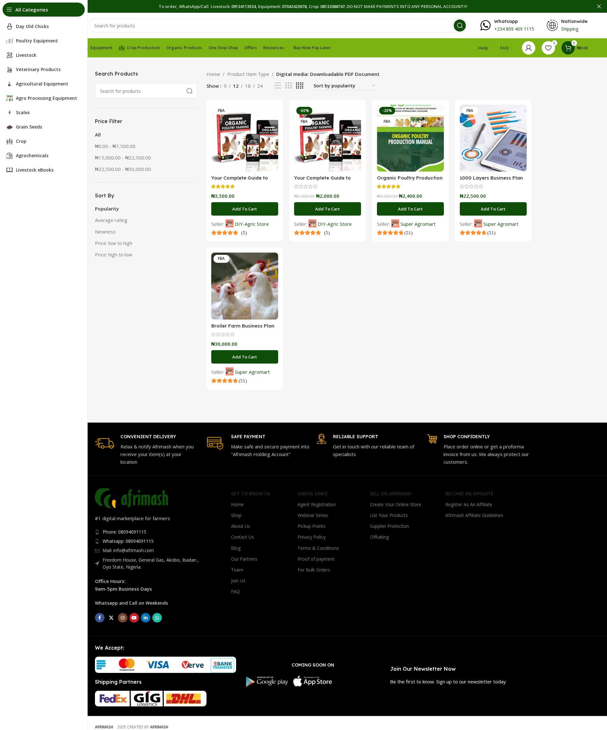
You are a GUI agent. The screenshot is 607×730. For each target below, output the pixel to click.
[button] (244, 209)
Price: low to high (113, 243)
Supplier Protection (389, 526)
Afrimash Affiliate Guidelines (474, 515)
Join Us (238, 581)
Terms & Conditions (318, 548)
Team (237, 570)
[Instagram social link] (122, 618)
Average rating (111, 220)
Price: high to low (113, 254)
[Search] (460, 25)
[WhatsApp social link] (157, 618)
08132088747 (332, 6)
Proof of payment (316, 559)
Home (213, 74)
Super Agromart (418, 224)
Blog (236, 548)
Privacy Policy (312, 537)
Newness (105, 231)
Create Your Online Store (395, 504)
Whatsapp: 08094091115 (128, 541)
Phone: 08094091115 (124, 532)
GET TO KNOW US (250, 493)
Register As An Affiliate (468, 504)
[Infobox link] (507, 25)
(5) (243, 232)
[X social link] (111, 618)
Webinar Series (313, 515)
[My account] (528, 47)
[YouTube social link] (134, 618)
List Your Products (389, 515)
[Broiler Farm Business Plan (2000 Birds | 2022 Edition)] (244, 286)
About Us (240, 526)
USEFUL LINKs (312, 493)
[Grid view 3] (288, 85)
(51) (408, 232)
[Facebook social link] (100, 618)
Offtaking (379, 537)
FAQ (235, 591)
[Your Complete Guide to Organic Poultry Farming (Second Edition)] (327, 138)
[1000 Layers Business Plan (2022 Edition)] (493, 138)
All (98, 134)
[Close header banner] (599, 6)
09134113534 (243, 6)
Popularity (107, 208)
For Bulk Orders (314, 570)
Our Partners (244, 559)
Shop (236, 515)
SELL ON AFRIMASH (390, 493)
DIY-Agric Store (252, 224)
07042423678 (294, 6)
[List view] (278, 85)
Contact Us (242, 537)
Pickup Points (311, 526)
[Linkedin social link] (145, 618)
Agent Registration (317, 504)
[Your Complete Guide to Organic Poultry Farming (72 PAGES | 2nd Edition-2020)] (244, 138)
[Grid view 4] (299, 85)
